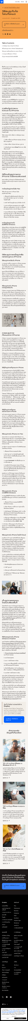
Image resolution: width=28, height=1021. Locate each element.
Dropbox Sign (17, 920)
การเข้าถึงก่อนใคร (6, 922)
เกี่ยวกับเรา (16, 965)
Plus (15, 905)
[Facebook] (6, 997)
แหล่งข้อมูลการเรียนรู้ (19, 955)
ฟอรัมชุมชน (4, 977)
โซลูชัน (3, 917)
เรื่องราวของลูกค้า (6, 970)
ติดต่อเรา (16, 938)
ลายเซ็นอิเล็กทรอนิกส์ (6, 955)
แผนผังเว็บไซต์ (17, 953)
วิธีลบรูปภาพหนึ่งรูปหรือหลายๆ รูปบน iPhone (12, 51)
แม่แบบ (3, 924)
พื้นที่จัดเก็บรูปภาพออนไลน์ (11, 698)
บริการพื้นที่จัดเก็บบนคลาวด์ (10, 618)
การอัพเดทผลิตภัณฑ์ (18, 927)
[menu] (26, 1)
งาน (15, 967)
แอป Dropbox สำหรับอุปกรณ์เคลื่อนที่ (16, 653)
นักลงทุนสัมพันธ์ (17, 970)
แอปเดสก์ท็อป (5, 905)
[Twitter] (2, 997)
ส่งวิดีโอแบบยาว (5, 938)
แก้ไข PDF (4, 952)
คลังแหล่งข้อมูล (5, 972)
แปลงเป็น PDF (5, 957)
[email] (10, 34)
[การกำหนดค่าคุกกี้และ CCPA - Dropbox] (14, 1014)
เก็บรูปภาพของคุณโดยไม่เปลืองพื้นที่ (10, 56)
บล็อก (3, 965)
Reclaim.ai (16, 923)
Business (16, 910)
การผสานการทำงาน (6, 912)
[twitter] (3, 34)
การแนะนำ (4, 979)
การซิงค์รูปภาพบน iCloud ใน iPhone (10, 45)
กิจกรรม (4, 967)
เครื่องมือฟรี (4, 927)
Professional (17, 908)
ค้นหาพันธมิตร (5, 990)
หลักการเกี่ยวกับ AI (18, 951)
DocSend (16, 918)
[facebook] (5, 34)
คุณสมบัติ (4, 914)
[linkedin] (7, 34)
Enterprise (16, 913)
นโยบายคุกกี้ (16, 944)
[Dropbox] (1, 1)
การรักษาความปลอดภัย (7, 919)
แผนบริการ (16, 925)
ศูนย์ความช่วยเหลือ (18, 935)
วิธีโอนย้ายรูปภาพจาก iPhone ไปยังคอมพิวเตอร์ (12, 48)
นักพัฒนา (4, 974)
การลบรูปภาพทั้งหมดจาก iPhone (9, 53)
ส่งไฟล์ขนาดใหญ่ (6, 935)
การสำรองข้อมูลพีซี (15, 122)
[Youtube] (10, 997)
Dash (15, 915)
